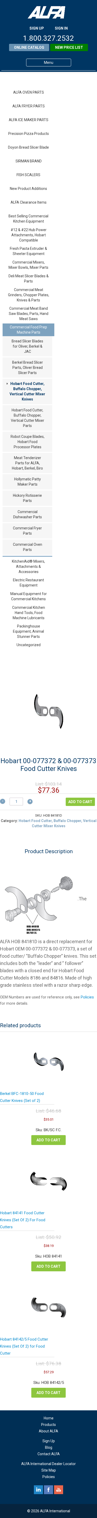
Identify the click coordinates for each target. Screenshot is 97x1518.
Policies (87, 997)
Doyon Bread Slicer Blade (28, 147)
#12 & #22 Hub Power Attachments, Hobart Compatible (29, 235)
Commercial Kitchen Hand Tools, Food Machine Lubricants (28, 612)
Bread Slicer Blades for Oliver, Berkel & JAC (27, 346)
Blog (48, 1447)
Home (49, 1418)
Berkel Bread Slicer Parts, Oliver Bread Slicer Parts (27, 367)
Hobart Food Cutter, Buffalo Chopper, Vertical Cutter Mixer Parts (27, 418)
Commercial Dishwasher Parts (27, 514)
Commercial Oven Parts (27, 547)
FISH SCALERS (28, 175)
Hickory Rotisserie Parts (27, 498)
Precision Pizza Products (28, 134)
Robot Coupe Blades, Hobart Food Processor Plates (27, 441)
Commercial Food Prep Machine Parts (28, 329)
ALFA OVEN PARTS (28, 92)
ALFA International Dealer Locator (48, 1464)
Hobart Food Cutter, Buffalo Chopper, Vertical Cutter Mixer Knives (27, 391)
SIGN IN (61, 28)
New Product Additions (28, 189)
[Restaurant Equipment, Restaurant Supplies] (48, 12)
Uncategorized (29, 645)
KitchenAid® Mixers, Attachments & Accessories (28, 566)
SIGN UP (36, 28)
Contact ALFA (49, 1454)
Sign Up (48, 1441)
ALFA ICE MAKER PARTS (28, 120)
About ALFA (48, 1431)
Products (48, 1425)
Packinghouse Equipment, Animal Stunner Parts (28, 631)
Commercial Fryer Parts (27, 530)
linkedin (38, 1489)
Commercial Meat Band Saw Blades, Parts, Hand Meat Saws (28, 313)
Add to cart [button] (48, 1140)
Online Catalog (29, 47)
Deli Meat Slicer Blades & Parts (29, 278)
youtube (58, 1489)
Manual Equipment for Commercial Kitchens (28, 596)
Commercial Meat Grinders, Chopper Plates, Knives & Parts (28, 295)
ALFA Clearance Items (29, 202)
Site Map (48, 1470)
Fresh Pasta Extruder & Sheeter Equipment (28, 251)
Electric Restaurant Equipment (28, 582)
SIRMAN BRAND (29, 161)
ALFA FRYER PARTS (28, 106)
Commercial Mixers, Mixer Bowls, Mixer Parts (28, 265)
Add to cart (80, 802)
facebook (48, 1489)
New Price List (69, 47)
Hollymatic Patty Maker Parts (27, 481)
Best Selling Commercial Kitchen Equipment (28, 218)
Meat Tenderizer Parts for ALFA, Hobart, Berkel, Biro (27, 463)
